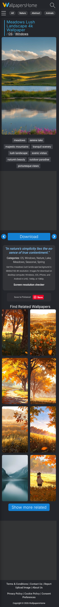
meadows (19, 140)
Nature (23, 13)
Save (40, 297)
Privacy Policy (14, 593)
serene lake (36, 140)
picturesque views (28, 166)
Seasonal (31, 262)
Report (47, 583)
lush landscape (18, 153)
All (12, 13)
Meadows (18, 262)
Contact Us (36, 583)
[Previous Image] (3, 236)
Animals (50, 13)
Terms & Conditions (17, 583)
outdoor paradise (39, 159)
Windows (21, 34)
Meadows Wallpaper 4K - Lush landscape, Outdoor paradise (19, 5)
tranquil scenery (42, 146)
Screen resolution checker (29, 284)
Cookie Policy (32, 593)
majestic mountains (16, 146)
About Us (37, 587)
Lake (48, 258)
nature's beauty (16, 159)
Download (29, 236)
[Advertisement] (29, 200)
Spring (41, 262)
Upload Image (22, 587)
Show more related (29, 507)
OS (10, 34)
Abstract (36, 13)
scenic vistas (39, 153)
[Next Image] (54, 236)
